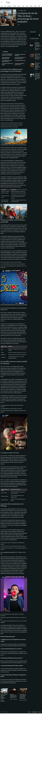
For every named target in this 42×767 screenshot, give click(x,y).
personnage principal (7, 457)
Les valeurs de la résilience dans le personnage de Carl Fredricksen (7, 54)
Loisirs (11, 699)
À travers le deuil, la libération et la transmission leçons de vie (20, 58)
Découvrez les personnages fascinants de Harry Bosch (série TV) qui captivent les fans (37, 76)
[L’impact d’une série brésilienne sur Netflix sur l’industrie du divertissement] (23, 690)
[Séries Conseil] (8, 2)
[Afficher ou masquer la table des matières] (17, 51)
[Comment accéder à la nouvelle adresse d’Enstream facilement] (4, 690)
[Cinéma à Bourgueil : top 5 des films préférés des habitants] (14, 690)
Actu (18, 24)
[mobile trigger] (2, 2)
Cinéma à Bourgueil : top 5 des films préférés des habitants (13, 696)
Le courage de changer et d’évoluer (20, 60)
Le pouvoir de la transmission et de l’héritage (7, 64)
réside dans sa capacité (13, 103)
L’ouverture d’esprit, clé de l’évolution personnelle (6, 58)
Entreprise (2, 700)
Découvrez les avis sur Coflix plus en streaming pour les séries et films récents (38, 56)
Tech (36, 52)
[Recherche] (40, 2)
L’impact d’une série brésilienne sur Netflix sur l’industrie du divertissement (23, 696)
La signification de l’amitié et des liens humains (20, 55)
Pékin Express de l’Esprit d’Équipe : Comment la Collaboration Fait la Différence (37, 66)
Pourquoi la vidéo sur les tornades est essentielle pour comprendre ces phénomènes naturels (38, 46)
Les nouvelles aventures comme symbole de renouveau (7, 61)
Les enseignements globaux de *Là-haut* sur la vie (19, 64)
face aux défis (22, 110)
